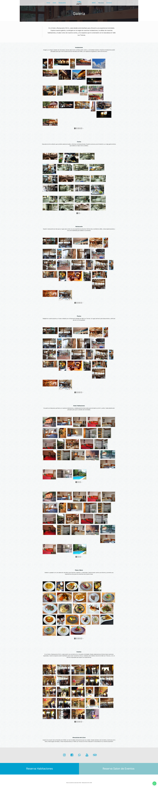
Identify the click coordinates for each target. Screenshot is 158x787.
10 (81, 128)
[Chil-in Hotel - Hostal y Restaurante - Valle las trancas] (79, 3)
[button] (154, 783)
